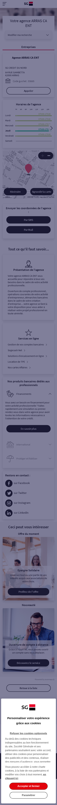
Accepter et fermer (28, 786)
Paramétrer (28, 795)
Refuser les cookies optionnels (28, 733)
